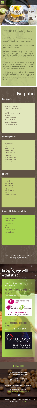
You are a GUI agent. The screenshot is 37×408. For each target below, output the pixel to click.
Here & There (22, 401)
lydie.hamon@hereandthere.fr (18, 391)
